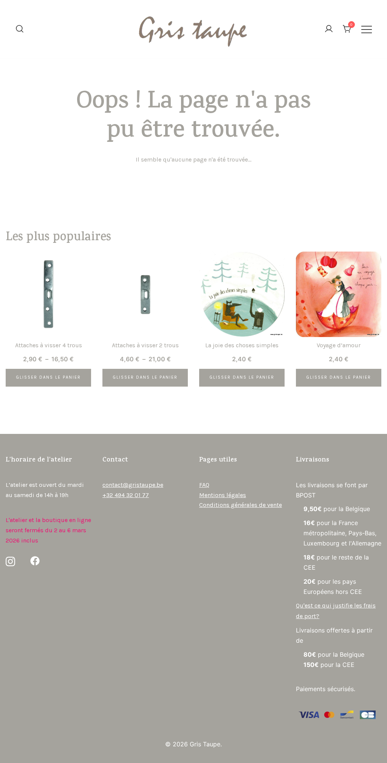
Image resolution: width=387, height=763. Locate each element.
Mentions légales (222, 495)
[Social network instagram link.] (10, 560)
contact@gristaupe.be (132, 484)
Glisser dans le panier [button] (241, 377)
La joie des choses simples (242, 345)
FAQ (204, 484)
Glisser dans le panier (48, 377)
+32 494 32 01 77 (125, 495)
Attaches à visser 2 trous (145, 345)
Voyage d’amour (339, 345)
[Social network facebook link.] (35, 560)
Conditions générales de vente (240, 504)
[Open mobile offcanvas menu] (366, 29)
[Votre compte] (328, 29)
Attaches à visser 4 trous (48, 345)
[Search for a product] (19, 29)
